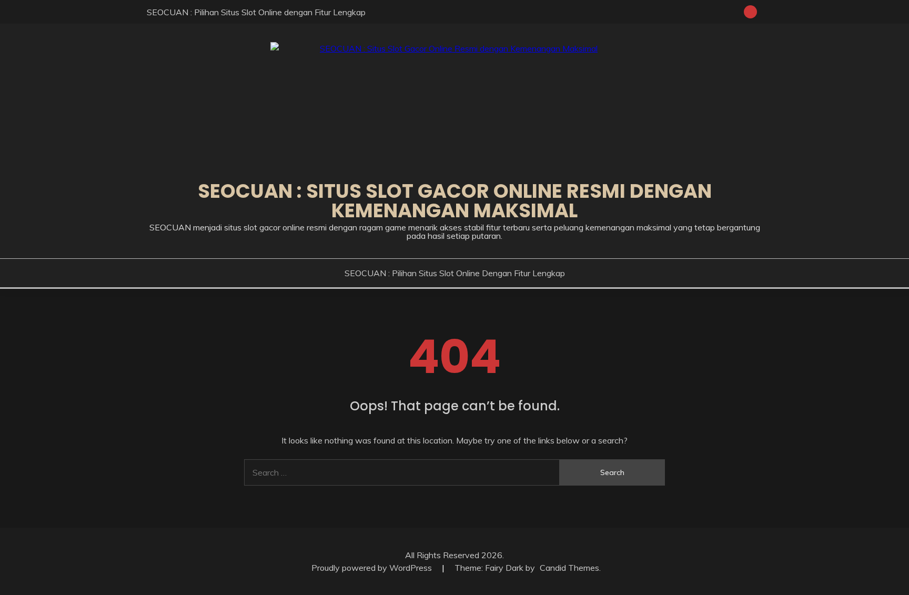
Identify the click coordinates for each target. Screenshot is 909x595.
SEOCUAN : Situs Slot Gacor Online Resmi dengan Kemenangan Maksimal (455, 200)
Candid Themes (569, 567)
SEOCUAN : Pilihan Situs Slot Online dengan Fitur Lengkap (256, 12)
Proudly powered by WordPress (372, 567)
